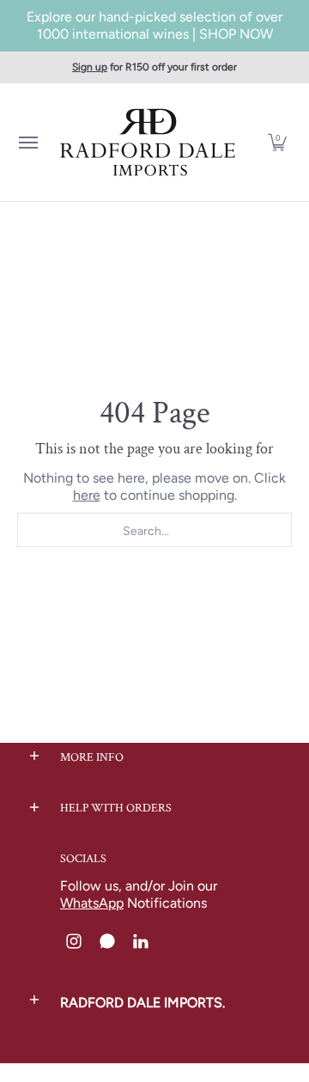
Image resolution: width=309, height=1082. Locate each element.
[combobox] (154, 530)
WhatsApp (92, 903)
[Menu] (27, 142)
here (86, 495)
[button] (277, 142)
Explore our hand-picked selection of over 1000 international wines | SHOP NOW (154, 25)
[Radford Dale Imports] (150, 142)
